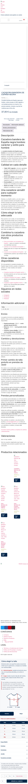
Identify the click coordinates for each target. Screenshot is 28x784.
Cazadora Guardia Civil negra (12, 277)
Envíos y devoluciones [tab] (9, 127)
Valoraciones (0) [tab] (7, 130)
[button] (9, 20)
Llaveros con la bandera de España (13, 252)
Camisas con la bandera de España (13, 246)
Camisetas (3, 750)
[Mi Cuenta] (16, 20)
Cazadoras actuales (6, 758)
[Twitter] (2, 627)
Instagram (6, 295)
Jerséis (3, 754)
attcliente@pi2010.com (12, 421)
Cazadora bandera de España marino (14, 272)
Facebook (6, 297)
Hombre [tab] (7, 713)
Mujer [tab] (21, 713)
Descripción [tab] (6, 124)
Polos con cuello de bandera (8, 718)
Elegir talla (16, 480)
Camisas (3, 746)
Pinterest (6, 298)
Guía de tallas (19, 776)
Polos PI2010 (4, 742)
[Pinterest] (9, 627)
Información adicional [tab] (18, 124)
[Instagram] (13, 627)
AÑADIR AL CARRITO (17, 781)
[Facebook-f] (6, 627)
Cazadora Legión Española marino (13, 282)
